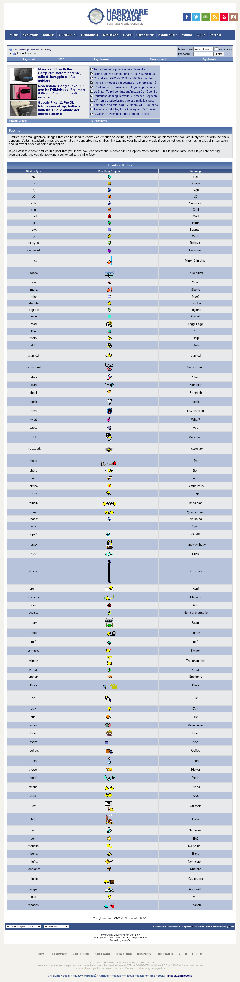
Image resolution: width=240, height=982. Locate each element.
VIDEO (183, 954)
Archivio (199, 926)
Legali (66, 975)
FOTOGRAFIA (89, 34)
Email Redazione (137, 975)
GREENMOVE (145, 34)
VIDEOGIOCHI (67, 34)
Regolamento (102, 59)
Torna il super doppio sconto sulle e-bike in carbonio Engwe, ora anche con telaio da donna (121, 71)
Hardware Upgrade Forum (28, 49)
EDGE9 (127, 34)
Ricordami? (225, 49)
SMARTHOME (167, 34)
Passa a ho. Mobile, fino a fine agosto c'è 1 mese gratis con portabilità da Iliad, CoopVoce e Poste (123, 111)
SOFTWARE (110, 34)
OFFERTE (216, 34)
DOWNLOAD (124, 954)
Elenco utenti (158, 59)
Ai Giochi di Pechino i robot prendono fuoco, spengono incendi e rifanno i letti (120, 115)
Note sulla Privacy (217, 926)
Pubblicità (90, 975)
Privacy (77, 975)
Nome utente (185, 49)
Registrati (29, 59)
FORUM (187, 34)
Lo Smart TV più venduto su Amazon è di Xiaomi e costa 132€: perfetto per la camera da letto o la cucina (124, 93)
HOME (13, 34)
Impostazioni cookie (179, 975)
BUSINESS (144, 954)
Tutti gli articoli (18, 120)
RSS (152, 975)
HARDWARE (30, 34)
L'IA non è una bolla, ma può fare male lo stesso (124, 100)
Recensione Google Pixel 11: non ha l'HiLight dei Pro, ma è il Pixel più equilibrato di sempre (61, 91)
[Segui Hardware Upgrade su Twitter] (196, 17)
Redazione (118, 975)
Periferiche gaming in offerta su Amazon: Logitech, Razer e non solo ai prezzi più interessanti (124, 97)
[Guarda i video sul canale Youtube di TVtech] (224, 17)
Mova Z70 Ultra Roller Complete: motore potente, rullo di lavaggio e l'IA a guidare (59, 74)
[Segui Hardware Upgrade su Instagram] (233, 17)
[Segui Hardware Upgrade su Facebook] (187, 17)
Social (161, 975)
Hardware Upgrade (179, 926)
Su (232, 926)
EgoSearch (209, 59)
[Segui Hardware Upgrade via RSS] (215, 17)
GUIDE (201, 34)
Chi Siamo (54, 975)
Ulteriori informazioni (191, 965)
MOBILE (48, 34)
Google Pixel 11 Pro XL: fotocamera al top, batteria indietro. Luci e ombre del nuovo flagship (59, 108)
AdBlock (104, 975)
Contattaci (159, 926)
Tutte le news (98, 120)
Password (184, 54)
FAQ (49, 49)
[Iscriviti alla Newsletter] (205, 17)
